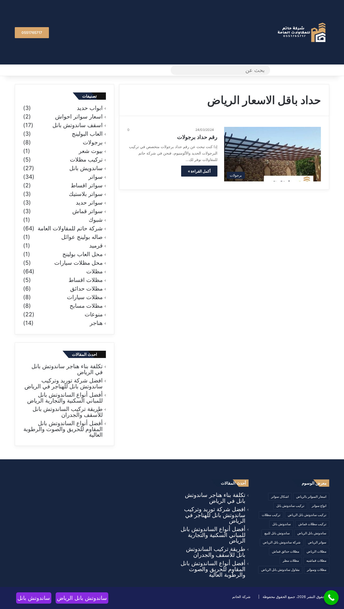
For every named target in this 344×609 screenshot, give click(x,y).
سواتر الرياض (317, 542)
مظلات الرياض (316, 551)
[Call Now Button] (331, 597)
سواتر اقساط (87, 185)
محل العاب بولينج (82, 254)
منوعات (94, 314)
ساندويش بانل (86, 168)
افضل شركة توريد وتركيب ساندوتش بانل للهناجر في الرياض (63, 383)
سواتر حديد (89, 203)
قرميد (96, 246)
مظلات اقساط (86, 280)
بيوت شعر (91, 151)
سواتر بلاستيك (86, 194)
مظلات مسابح (86, 306)
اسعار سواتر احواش (79, 117)
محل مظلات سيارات (78, 263)
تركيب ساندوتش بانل (290, 506)
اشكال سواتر (280, 497)
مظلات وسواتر (316, 570)
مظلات (94, 271)
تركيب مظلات (86, 160)
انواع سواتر (319, 506)
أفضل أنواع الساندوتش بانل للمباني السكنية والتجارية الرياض (65, 397)
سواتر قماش (87, 211)
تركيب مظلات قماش (312, 524)
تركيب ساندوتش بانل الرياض (307, 515)
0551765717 (32, 32)
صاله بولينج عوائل (82, 237)
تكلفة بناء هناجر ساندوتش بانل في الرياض (67, 369)
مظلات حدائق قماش (285, 551)
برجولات (93, 142)
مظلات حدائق (86, 289)
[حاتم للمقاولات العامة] (302, 32)
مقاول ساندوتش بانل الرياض (280, 570)
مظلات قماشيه (316, 560)
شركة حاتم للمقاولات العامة (70, 228)
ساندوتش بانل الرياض (311, 533)
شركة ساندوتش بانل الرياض (281, 542)
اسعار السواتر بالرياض (311, 497)
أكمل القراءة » (199, 171)
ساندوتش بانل (281, 524)
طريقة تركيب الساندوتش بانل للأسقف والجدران (68, 412)
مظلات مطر (291, 560)
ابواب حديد (90, 108)
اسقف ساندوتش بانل (77, 125)
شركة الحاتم (241, 596)
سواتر (95, 177)
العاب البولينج (87, 134)
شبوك (96, 220)
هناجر (96, 323)
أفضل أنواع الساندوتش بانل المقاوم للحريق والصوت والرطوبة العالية (63, 429)
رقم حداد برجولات (197, 137)
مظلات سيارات (85, 297)
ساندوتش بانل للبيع (277, 533)
